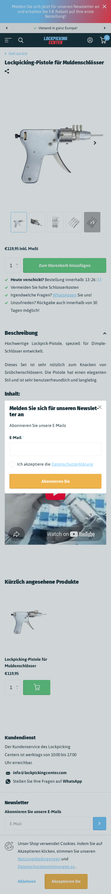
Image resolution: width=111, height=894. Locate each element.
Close (99, 407)
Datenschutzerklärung (72, 464)
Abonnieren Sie (55, 481)
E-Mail (16, 437)
